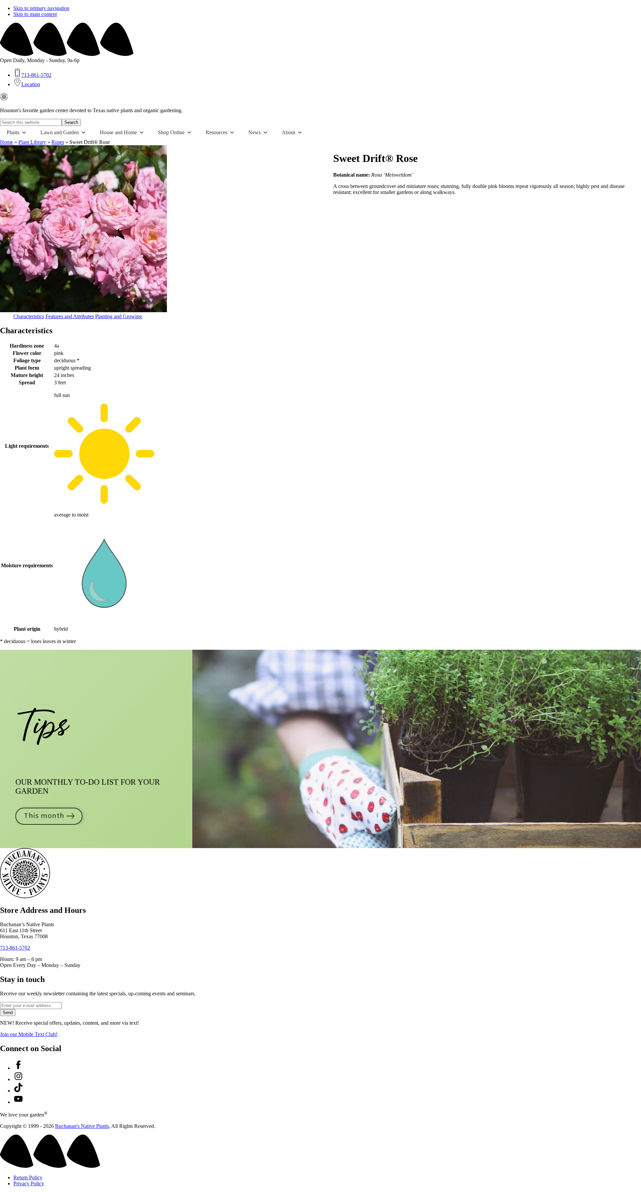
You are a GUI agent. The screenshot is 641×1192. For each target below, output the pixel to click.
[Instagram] (18, 1079)
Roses (57, 142)
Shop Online (171, 132)
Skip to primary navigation (41, 8)
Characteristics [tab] (28, 316)
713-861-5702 (15, 948)
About (288, 132)
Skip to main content (35, 14)
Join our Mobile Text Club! (28, 1034)
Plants (13, 132)
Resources (216, 132)
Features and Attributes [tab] (69, 316)
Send (8, 1012)
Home (6, 142)
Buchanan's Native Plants (82, 1126)
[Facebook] (18, 1068)
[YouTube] (18, 1102)
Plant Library (32, 142)
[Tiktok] (18, 1091)
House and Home (118, 132)
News (254, 132)
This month (44, 815)
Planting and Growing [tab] (118, 316)
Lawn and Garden (59, 132)
